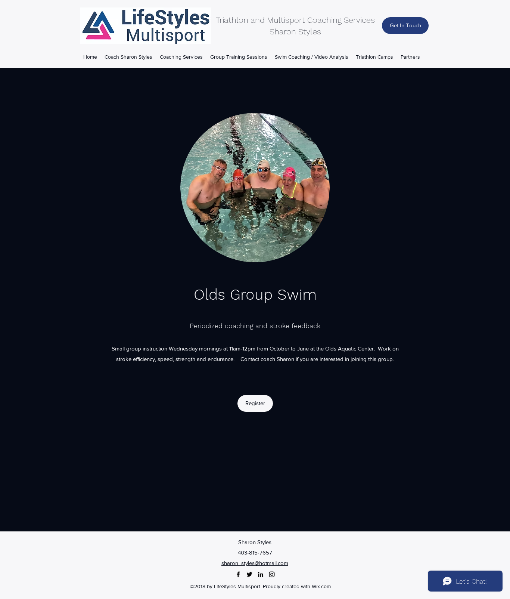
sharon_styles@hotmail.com (254, 563)
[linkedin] (260, 574)
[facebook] (238, 574)
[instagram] (272, 574)
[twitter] (249, 574)
